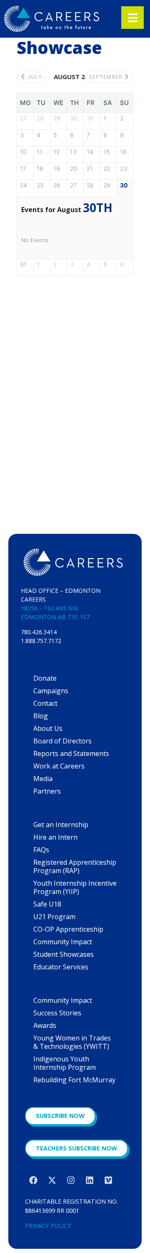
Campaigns (50, 690)
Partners (47, 791)
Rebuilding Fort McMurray (74, 1079)
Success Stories (57, 1012)
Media (42, 778)
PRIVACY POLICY (48, 1226)
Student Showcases (63, 954)
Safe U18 (47, 904)
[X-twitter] (52, 1180)
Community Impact (62, 941)
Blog (40, 715)
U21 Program (54, 916)
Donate (45, 678)
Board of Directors (62, 741)
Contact (45, 703)
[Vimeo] (108, 1180)
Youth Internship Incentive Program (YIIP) (75, 887)
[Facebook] (33, 1180)
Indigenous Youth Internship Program (64, 1063)
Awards (44, 1025)
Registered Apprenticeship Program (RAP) (74, 866)
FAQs (41, 849)
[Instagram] (70, 1180)
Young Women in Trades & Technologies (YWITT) (72, 1042)
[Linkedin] (89, 1180)
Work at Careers (59, 766)
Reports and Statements (71, 753)
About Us (47, 728)
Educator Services (60, 966)
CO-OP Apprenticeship (68, 929)
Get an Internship (60, 824)
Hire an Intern (55, 837)
